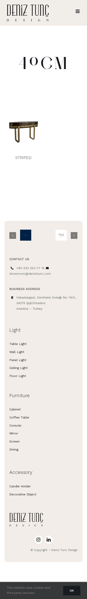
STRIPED (23, 157)
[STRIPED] (23, 129)
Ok (72, 590)
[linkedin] (49, 540)
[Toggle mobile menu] (78, 11)
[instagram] (38, 540)
